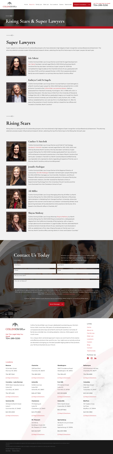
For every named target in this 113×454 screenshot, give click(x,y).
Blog (88, 345)
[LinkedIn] (95, 358)
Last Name (61, 265)
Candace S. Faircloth (35, 147)
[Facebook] (88, 358)
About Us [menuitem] (31, 4)
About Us (90, 330)
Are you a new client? (20, 275)
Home (89, 327)
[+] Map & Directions (12, 378)
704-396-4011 (61, 374)
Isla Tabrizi (31, 64)
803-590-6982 (88, 393)
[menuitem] (8, 451)
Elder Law (90, 336)
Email (59, 270)
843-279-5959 (36, 412)
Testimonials (91, 351)
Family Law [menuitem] (39, 4)
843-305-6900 (10, 412)
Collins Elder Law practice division (55, 88)
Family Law (90, 333)
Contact (89, 348)
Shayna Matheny (62, 216)
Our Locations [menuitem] (54, 4)
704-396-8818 (87, 374)
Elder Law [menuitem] (46, 4)
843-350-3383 (87, 412)
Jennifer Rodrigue (42, 172)
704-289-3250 (100, 5)
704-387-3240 (10, 374)
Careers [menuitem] (61, 4)
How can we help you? (21, 281)
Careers (89, 342)
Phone (16, 270)
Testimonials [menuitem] (68, 4)
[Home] (10, 4)
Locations (90, 339)
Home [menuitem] (26, 4)
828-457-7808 (36, 393)
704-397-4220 (10, 393)
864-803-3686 (62, 431)
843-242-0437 (36, 431)
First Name (18, 265)
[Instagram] (91, 358)
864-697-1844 (61, 409)
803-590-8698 (62, 393)
